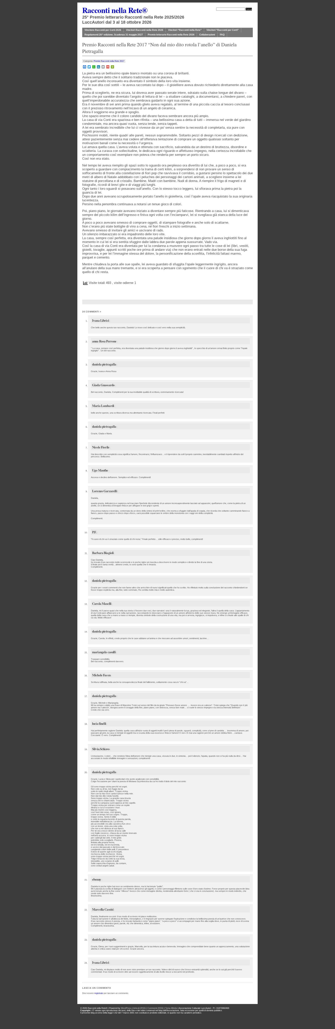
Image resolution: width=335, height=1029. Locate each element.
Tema (171, 1008)
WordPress (126, 1008)
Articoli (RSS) (139, 1008)
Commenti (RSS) (155, 1008)
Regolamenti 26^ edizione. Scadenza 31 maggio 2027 (114, 34)
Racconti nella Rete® (114, 10)
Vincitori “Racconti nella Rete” (185, 30)
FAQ (222, 34)
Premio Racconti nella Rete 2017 (109, 61)
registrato (98, 993)
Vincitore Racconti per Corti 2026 (103, 30)
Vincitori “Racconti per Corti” (222, 30)
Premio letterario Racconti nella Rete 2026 (171, 34)
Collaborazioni (207, 34)
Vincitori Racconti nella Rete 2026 (144, 30)
